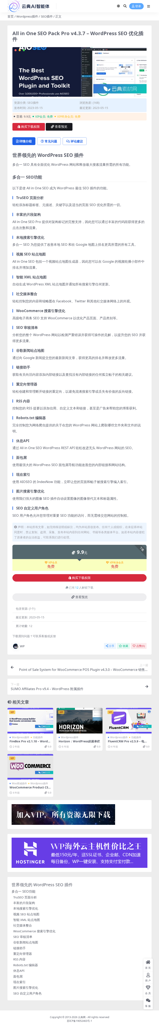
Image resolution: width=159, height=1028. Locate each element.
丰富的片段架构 (24, 903)
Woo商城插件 (19, 783)
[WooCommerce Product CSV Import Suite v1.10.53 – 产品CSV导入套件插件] (30, 767)
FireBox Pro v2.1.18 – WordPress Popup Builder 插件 (30, 743)
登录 (138, 6)
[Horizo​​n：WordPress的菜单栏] (79, 720)
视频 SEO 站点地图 (26, 914)
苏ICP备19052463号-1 (79, 1021)
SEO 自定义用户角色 (27, 993)
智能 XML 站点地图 (26, 920)
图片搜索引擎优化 (25, 987)
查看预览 (61, 126)
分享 (111, 646)
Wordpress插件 (27, 16)
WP (22, 646)
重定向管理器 (22, 954)
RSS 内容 (19, 959)
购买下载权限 (30, 126)
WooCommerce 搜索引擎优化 (34, 931)
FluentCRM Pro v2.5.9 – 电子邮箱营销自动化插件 (127, 743)
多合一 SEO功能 (23, 891)
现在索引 (19, 982)
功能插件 (38, 737)
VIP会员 (52, 562)
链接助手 (19, 948)
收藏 (125, 646)
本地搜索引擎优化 (25, 908)
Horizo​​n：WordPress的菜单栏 (79, 741)
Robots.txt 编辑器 (25, 965)
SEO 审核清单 (22, 937)
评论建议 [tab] (77, 141)
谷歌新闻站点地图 (25, 942)
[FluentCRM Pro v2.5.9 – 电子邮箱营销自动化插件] (129, 720)
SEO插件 (47, 16)
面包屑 (18, 976)
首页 (10, 16)
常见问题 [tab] (51, 141)
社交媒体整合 (22, 925)
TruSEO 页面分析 (25, 897)
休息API (18, 970)
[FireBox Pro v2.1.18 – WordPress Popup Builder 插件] (30, 720)
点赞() (140, 646)
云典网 (82, 1017)
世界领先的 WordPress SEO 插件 (42, 884)
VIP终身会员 (116, 562)
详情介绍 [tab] (25, 141)
